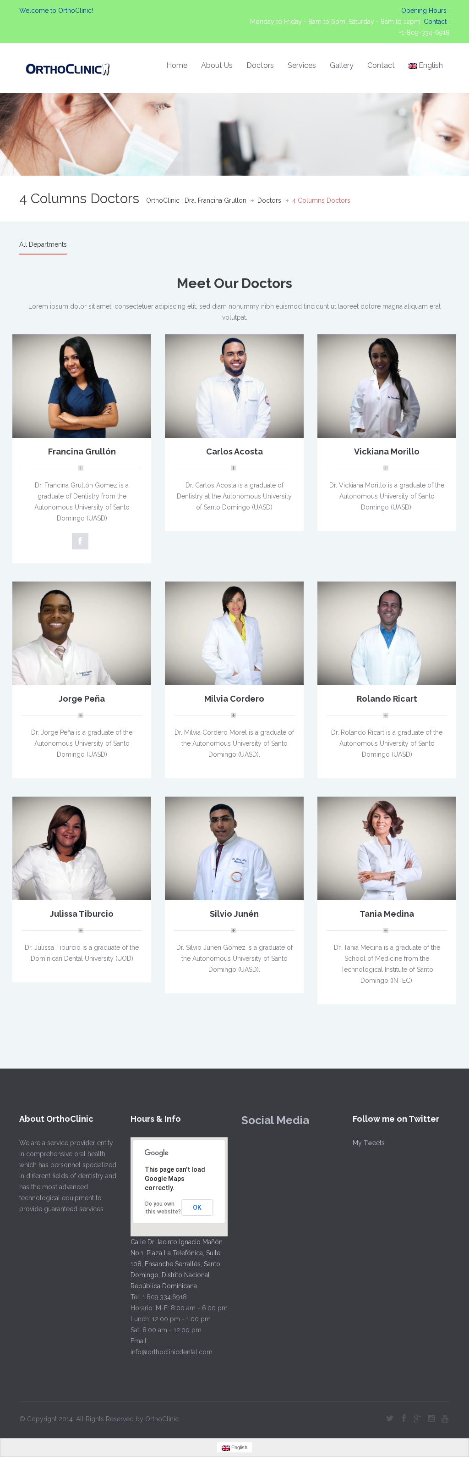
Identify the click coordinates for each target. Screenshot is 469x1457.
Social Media (275, 1120)
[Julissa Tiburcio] (81, 848)
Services (302, 65)
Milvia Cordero (234, 699)
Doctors (260, 65)
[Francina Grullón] (81, 385)
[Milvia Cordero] (234, 633)
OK (197, 1207)
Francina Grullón (82, 451)
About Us (217, 65)
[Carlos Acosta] (234, 385)
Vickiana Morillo (387, 451)
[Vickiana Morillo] (386, 385)
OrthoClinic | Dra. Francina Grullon (196, 200)
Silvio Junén (234, 914)
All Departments (43, 244)
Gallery (342, 65)
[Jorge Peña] (81, 633)
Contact (381, 65)
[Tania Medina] (386, 848)
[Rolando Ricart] (386, 633)
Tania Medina (387, 914)
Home (176, 65)
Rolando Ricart (387, 699)
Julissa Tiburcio (82, 914)
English (431, 65)
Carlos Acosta (234, 451)
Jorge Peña (82, 699)
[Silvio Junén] (234, 848)
